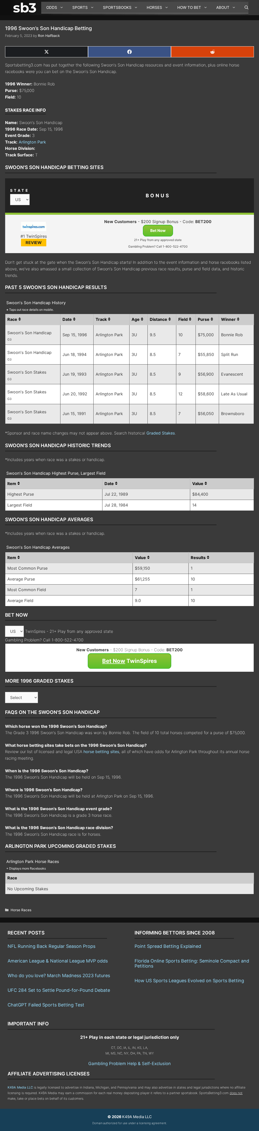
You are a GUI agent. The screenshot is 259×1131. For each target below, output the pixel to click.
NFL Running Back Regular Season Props (51, 946)
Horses (154, 7)
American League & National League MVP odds (58, 961)
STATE (19, 190)
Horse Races (21, 910)
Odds (51, 7)
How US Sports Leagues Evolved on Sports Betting (189, 980)
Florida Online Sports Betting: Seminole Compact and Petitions (192, 963)
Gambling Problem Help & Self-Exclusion (129, 1063)
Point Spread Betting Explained (168, 946)
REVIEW (34, 242)
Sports (80, 7)
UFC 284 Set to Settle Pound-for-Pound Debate (59, 990)
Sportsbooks (117, 7)
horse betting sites (101, 751)
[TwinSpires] (33, 227)
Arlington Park (32, 142)
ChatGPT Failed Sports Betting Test (46, 1004)
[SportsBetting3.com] (25, 7)
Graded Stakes (160, 433)
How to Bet (189, 7)
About (222, 7)
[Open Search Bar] (244, 7)
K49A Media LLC (20, 1087)
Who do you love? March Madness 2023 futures (59, 975)
